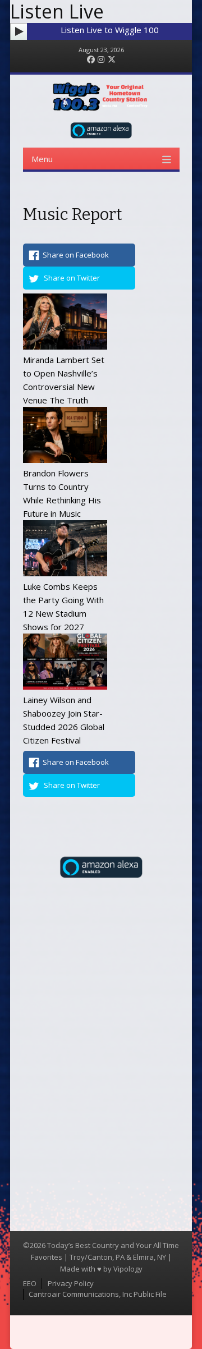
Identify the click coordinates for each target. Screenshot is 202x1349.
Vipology (128, 1269)
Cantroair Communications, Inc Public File (98, 1294)
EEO (29, 1283)
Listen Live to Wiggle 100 (110, 29)
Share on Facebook (76, 255)
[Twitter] (112, 60)
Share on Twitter (72, 278)
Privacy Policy (71, 1283)
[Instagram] (101, 60)
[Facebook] (91, 60)
